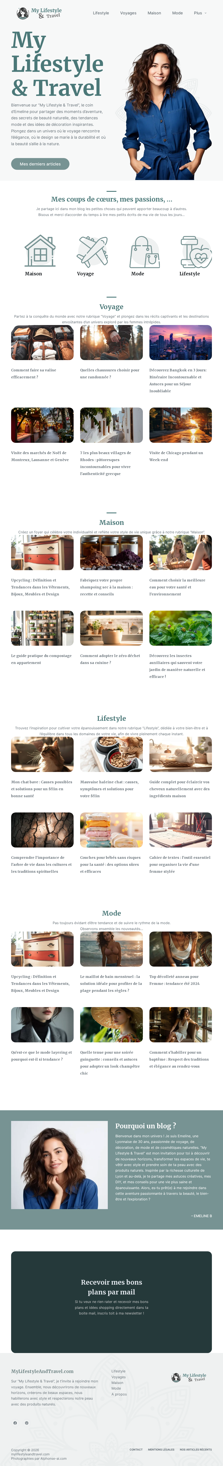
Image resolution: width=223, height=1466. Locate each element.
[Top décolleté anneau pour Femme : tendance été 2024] (180, 949)
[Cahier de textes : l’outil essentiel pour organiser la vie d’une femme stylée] (180, 830)
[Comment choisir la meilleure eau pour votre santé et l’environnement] (180, 552)
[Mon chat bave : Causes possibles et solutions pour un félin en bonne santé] (42, 754)
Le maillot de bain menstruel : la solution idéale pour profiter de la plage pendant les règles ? (111, 983)
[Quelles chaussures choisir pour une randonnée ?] (111, 342)
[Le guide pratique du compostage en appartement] (42, 628)
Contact (136, 1449)
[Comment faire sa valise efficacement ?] (42, 342)
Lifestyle (101, 13)
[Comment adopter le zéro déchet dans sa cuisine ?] (111, 628)
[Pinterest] (27, 1423)
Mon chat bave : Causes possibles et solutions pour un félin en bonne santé (41, 789)
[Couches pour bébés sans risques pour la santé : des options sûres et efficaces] (111, 830)
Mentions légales (161, 1449)
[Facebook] (15, 1423)
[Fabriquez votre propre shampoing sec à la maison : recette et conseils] (111, 552)
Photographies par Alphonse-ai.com (39, 1458)
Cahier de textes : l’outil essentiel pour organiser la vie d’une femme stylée (180, 864)
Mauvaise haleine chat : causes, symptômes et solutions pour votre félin (109, 789)
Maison (154, 13)
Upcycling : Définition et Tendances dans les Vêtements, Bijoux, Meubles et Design (40, 587)
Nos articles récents (196, 1449)
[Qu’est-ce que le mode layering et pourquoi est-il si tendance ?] (42, 1024)
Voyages (128, 13)
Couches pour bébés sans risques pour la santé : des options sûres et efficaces (110, 864)
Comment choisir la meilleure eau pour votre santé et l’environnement (177, 587)
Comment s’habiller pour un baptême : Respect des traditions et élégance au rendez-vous (179, 1059)
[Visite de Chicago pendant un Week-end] (180, 425)
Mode (177, 13)
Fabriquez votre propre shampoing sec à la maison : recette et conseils (106, 587)
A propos (119, 1394)
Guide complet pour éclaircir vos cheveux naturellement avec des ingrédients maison (179, 789)
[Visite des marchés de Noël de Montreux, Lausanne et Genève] (42, 425)
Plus (198, 13)
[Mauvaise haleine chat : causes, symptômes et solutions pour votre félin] (111, 754)
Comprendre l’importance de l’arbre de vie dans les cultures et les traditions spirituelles (41, 864)
